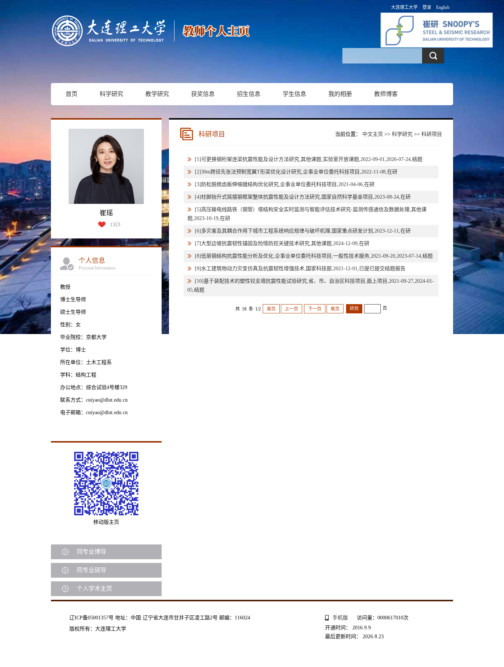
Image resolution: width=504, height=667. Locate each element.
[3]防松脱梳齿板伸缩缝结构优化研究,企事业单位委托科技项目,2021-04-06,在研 (284, 184)
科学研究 (111, 94)
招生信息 (248, 94)
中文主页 (372, 134)
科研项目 (431, 134)
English (442, 7)
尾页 (335, 309)
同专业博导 (91, 552)
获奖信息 (203, 94)
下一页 (314, 309)
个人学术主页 (94, 588)
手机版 (340, 617)
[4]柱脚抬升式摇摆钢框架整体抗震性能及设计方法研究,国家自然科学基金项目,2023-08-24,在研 (303, 197)
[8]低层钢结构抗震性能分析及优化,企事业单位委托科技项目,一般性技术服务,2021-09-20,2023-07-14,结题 (314, 256)
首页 (71, 94)
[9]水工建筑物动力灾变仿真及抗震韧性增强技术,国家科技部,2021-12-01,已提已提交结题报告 (300, 268)
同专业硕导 (91, 570)
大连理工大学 (404, 7)
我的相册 (340, 94)
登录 (426, 7)
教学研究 (157, 94)
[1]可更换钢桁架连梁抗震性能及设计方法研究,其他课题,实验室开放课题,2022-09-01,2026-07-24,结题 (308, 159)
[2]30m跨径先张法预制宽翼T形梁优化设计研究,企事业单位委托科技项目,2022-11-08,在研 (296, 172)
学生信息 (294, 94)
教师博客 (386, 94)
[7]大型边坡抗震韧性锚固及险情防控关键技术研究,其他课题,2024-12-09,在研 (282, 243)
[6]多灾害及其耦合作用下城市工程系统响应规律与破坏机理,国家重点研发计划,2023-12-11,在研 (303, 231)
